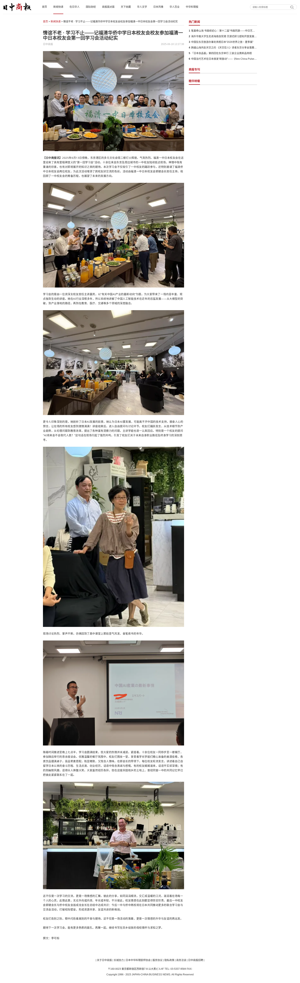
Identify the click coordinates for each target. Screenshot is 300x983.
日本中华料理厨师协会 (138, 960)
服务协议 (157, 960)
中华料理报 (192, 6)
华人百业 (175, 6)
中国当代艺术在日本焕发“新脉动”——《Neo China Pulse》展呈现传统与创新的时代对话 (224, 59)
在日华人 (75, 6)
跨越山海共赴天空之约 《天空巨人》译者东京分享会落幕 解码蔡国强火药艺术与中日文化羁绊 (224, 47)
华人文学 (142, 6)
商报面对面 (108, 6)
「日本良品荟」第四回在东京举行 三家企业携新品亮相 (221, 53)
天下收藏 (126, 6)
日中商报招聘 (195, 960)
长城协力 (119, 960)
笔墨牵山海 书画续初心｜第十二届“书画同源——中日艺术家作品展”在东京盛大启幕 (224, 30)
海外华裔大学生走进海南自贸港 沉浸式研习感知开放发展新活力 (224, 36)
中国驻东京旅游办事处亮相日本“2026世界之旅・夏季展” (222, 42)
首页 (44, 6)
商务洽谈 (181, 960)
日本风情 (158, 6)
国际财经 (91, 6)
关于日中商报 (104, 960)
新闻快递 (58, 6)
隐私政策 (169, 960)
